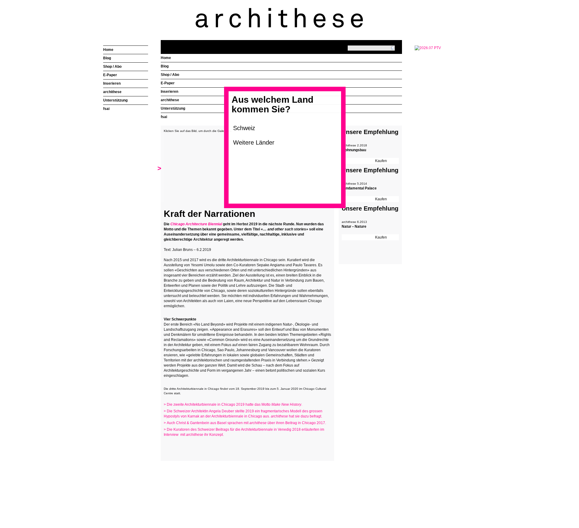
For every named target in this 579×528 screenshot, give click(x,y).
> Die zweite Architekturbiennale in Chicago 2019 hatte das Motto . (233, 404)
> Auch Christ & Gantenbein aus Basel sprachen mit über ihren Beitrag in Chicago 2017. (245, 423)
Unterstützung (173, 108)
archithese (170, 100)
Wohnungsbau (354, 150)
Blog (165, 66)
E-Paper (168, 83)
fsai (164, 117)
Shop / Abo (170, 75)
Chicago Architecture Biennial (196, 224)
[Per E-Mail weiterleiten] (185, 446)
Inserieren (169, 91)
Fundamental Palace (359, 188)
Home (166, 58)
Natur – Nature (354, 226)
